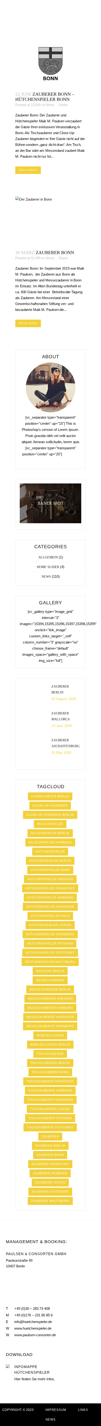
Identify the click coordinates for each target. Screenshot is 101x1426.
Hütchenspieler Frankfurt (50, 888)
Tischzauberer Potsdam (50, 1118)
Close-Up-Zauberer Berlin (50, 814)
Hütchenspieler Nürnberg (50, 934)
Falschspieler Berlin (50, 833)
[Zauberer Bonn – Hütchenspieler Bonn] (50, 62)
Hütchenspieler (50, 851)
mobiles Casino (50, 1035)
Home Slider (48, 567)
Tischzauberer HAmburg (50, 1090)
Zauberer (50, 1136)
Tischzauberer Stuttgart (50, 1127)
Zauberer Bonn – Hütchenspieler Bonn (44, 96)
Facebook (8, 1277)
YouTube (17, 1277)
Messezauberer (50, 980)
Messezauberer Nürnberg (50, 1026)
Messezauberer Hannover (50, 1017)
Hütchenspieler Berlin (50, 860)
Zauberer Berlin (50, 1145)
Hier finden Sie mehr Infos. (34, 1379)
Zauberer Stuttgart (50, 1191)
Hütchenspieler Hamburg (50, 897)
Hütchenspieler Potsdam (50, 943)
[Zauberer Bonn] (50, 220)
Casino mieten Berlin (50, 796)
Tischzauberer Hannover (50, 1099)
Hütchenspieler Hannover (50, 906)
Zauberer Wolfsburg (50, 1201)
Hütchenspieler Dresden (50, 879)
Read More (28, 170)
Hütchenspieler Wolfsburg (50, 962)
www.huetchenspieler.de (32, 1328)
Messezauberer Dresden (50, 998)
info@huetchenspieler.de (33, 1322)
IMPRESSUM (55, 1410)
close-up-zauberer (50, 805)
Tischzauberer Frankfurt (50, 1081)
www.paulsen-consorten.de (35, 1335)
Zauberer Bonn (55, 252)
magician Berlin (50, 971)
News (50, 105)
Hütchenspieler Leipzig (50, 925)
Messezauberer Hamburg (50, 1008)
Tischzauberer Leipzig (50, 1109)
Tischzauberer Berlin (50, 1063)
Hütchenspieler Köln (50, 916)
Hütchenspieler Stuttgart (50, 952)
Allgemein (48, 557)
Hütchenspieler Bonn (50, 870)
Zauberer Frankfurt (50, 1164)
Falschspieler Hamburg (50, 842)
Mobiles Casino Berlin (50, 1044)
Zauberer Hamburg (50, 1173)
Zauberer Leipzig (50, 1182)
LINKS (83, 1410)
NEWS (51, 1419)
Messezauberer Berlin (50, 989)
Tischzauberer (50, 1053)
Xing (28, 1277)
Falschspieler (50, 824)
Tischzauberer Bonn (50, 1072)
